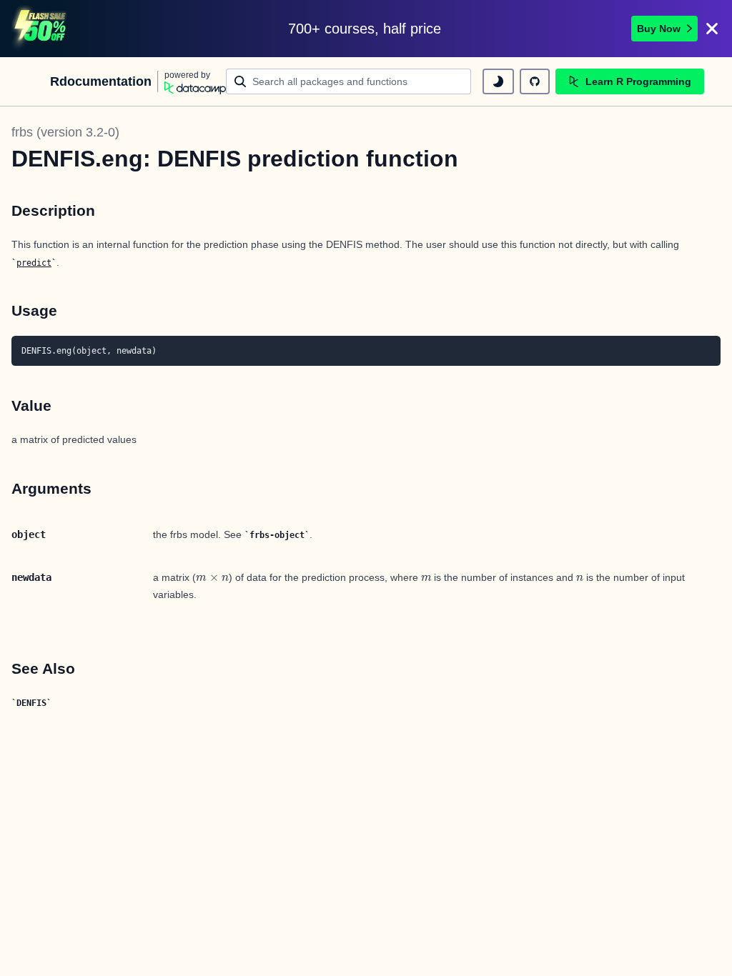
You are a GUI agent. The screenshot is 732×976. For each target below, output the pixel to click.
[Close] (712, 28)
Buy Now (659, 28)
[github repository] (535, 81)
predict (33, 263)
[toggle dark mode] (498, 81)
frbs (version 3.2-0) (65, 132)
